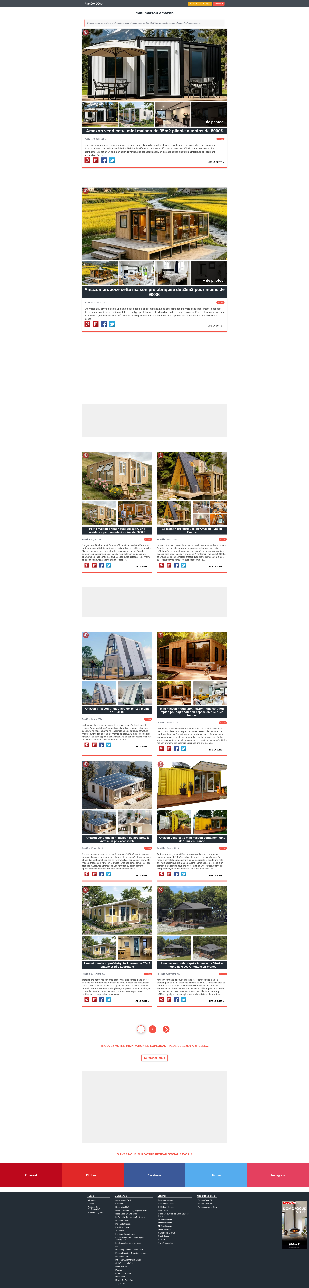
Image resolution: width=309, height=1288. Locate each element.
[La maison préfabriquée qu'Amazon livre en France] (192, 499)
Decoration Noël (122, 1207)
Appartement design (124, 1200)
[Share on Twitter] (113, 162)
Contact (91, 1204)
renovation (120, 1277)
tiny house (120, 1283)
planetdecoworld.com (207, 1207)
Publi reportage (122, 1227)
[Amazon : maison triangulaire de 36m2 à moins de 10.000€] (117, 679)
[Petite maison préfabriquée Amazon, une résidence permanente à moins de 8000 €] (117, 499)
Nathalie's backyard (166, 1233)
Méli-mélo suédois (123, 1224)
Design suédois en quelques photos (131, 1210)
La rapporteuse (165, 1219)
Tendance (119, 1231)
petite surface (121, 1267)
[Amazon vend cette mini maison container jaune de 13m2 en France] (192, 808)
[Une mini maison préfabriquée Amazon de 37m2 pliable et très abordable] (117, 934)
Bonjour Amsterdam (166, 1200)
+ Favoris (200, 3)
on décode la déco (124, 1263)
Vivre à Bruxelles (165, 1243)
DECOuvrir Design (166, 1207)
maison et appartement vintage (128, 1260)
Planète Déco (93, 3)
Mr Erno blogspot (165, 1226)
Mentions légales (95, 1213)
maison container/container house (130, 1253)
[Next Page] (166, 1029)
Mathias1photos (165, 1223)
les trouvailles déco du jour (128, 1243)
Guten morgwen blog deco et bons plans (173, 1215)
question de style (123, 1273)
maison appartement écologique (129, 1250)
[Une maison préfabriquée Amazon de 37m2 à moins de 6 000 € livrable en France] (192, 934)
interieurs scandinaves (125, 1234)
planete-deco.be (205, 1204)
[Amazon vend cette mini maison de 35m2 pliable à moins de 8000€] (154, 100)
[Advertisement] (154, 420)
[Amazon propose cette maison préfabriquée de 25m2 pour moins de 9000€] (154, 259)
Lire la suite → (216, 162)
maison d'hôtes (122, 1256)
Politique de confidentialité (94, 1208)
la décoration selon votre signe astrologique (129, 1238)
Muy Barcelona (164, 1229)
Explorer (219, 4)
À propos (91, 1200)
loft (117, 1246)
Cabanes (119, 1204)
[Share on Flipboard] (96, 162)
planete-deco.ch (205, 1200)
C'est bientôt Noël (166, 1204)
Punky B (161, 1240)
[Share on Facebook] (105, 162)
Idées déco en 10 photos (126, 1214)
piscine (118, 1270)
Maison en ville (122, 1221)
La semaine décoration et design (130, 1217)
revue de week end (124, 1280)
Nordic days (163, 1236)
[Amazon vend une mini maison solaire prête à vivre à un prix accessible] (117, 808)
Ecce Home (163, 1210)
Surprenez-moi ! (154, 1058)
